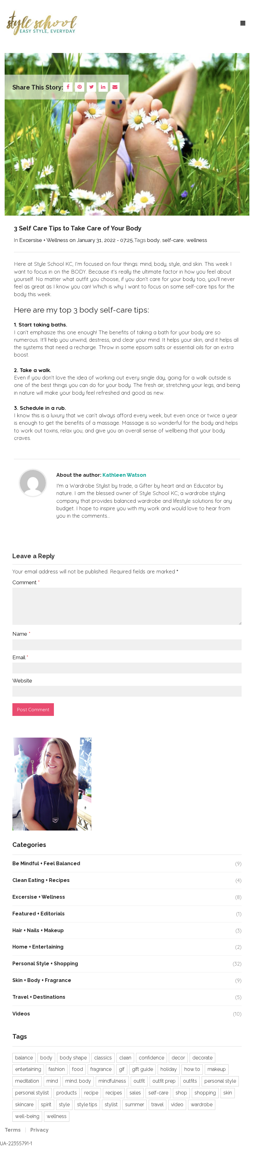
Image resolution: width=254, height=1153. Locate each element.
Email (20, 657)
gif (122, 1069)
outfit (139, 1081)
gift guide (142, 1069)
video (177, 1104)
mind (52, 1081)
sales (135, 1093)
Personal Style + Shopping (45, 964)
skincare (24, 1104)
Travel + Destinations (38, 997)
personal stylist (32, 1093)
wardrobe (201, 1104)
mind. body (78, 1081)
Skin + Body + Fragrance (41, 980)
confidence (151, 1058)
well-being (27, 1116)
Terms (13, 1130)
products (66, 1093)
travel (157, 1104)
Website (22, 680)
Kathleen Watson (124, 475)
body (153, 240)
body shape (73, 1058)
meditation (27, 1081)
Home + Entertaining (38, 947)
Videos (21, 1014)
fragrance (101, 1069)
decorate (202, 1058)
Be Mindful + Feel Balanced (46, 863)
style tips (87, 1104)
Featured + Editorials (38, 914)
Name (21, 634)
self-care (173, 240)
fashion (57, 1069)
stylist (111, 1104)
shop (181, 1093)
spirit (46, 1104)
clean (125, 1058)
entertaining (28, 1069)
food (77, 1069)
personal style (220, 1081)
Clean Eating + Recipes (41, 880)
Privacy (39, 1130)
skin (227, 1093)
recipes (114, 1093)
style (64, 1104)
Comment (26, 582)
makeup (217, 1069)
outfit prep (164, 1081)
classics (103, 1058)
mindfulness (112, 1081)
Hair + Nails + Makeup (38, 930)
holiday (168, 1069)
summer (134, 1104)
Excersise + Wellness (43, 240)
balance (24, 1058)
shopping (205, 1093)
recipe (91, 1093)
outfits (190, 1081)
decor (178, 1058)
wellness (196, 240)
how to (192, 1069)
